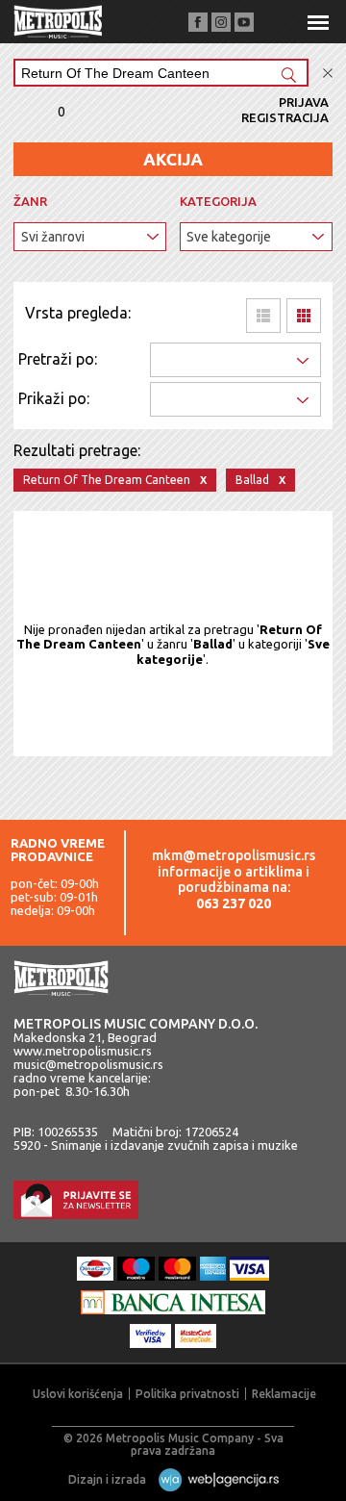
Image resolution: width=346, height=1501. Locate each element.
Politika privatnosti (187, 1393)
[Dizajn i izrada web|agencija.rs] (214, 1479)
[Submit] (288, 76)
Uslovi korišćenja (78, 1393)
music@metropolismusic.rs (88, 1064)
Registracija (285, 117)
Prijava (304, 102)
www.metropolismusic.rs (82, 1050)
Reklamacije (284, 1393)
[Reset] (328, 73)
